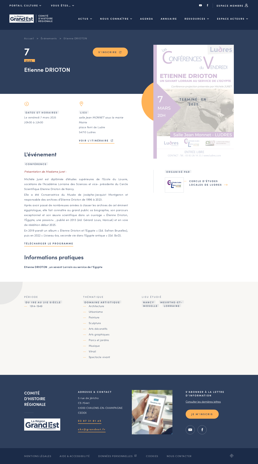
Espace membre (231, 5)
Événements (49, 38)
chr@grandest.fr (92, 429)
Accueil (29, 38)
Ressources (195, 18)
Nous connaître (114, 18)
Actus (83, 18)
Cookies (152, 456)
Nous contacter (179, 456)
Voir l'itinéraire (94, 140)
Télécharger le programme (48, 243)
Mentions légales (37, 456)
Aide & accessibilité (75, 456)
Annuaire (169, 18)
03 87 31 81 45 (89, 420)
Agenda (146, 18)
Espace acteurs (231, 18)
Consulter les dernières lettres (203, 401)
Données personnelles (116, 456)
